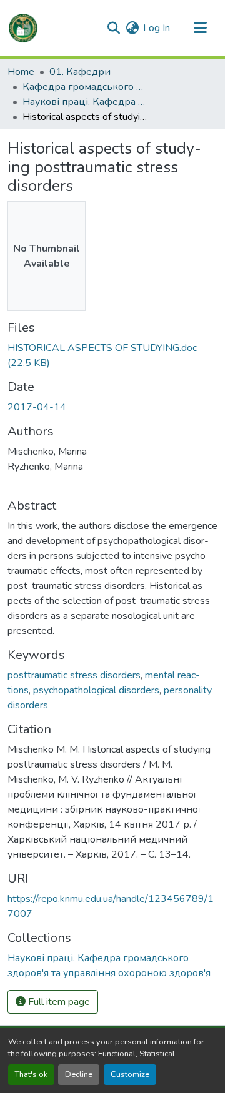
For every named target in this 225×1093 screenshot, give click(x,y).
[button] (23, 28)
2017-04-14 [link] (37, 407)
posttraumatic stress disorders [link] (74, 675)
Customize (130, 1074)
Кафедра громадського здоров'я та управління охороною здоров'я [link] (85, 87)
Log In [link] (156, 28)
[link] (113, 355)
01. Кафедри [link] (80, 72)
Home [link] (21, 72)
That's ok (31, 1074)
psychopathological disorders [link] (96, 690)
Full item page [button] (58, 1002)
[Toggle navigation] (200, 28)
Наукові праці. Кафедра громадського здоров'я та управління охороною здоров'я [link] (85, 102)
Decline (78, 1074)
